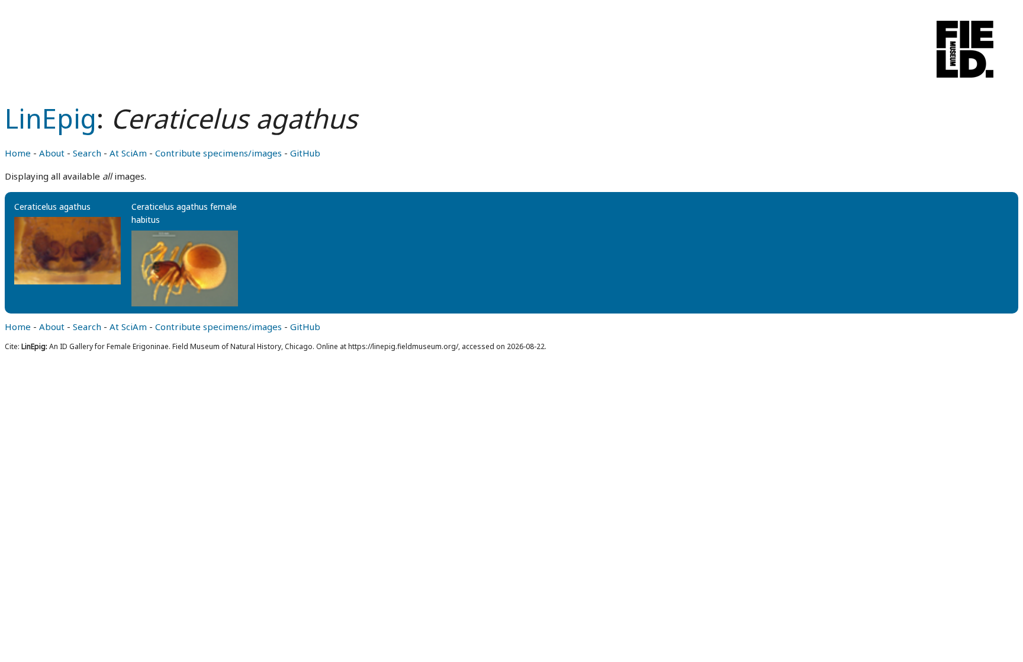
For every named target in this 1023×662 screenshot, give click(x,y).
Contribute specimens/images (218, 153)
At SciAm (128, 153)
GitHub (305, 153)
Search (87, 153)
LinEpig (50, 118)
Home (18, 153)
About (52, 153)
